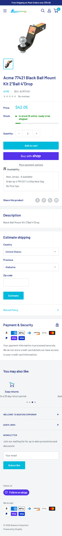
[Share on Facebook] (37, 200)
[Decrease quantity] (19, 133)
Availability (13, 169)
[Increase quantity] (36, 133)
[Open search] (43, 10)
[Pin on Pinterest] (43, 200)
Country (7, 244)
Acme (6, 91)
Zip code (7, 275)
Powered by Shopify (12, 529)
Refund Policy (10, 310)
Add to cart (31, 145)
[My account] (49, 10)
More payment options (31, 164)
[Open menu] (5, 10)
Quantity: (8, 133)
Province (8, 259)
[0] (56, 11)
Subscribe (14, 465)
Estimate (13, 295)
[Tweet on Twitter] (50, 200)
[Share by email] (56, 200)
